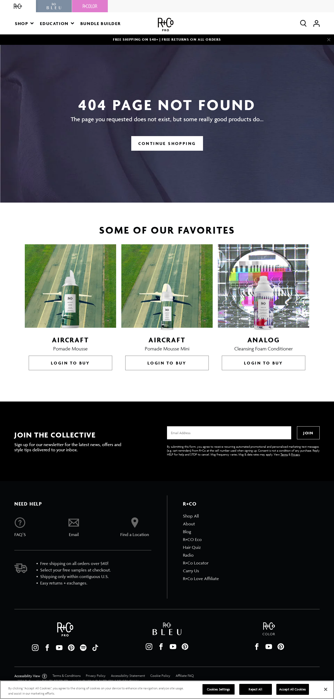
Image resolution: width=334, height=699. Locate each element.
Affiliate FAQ (185, 675)
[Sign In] (316, 23)
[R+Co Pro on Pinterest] (71, 647)
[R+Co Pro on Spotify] (83, 647)
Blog (187, 531)
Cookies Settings (218, 689)
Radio (188, 555)
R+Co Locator (195, 563)
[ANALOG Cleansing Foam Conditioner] (263, 287)
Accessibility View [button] (27, 676)
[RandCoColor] (90, 6)
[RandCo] (18, 6)
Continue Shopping (167, 143)
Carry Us (191, 570)
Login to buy (70, 363)
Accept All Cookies (292, 689)
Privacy (295, 454)
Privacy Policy (96, 675)
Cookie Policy (160, 675)
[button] (24, 23)
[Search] (303, 23)
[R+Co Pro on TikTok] (95, 647)
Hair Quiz (192, 547)
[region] (167, 689)
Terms (284, 454)
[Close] (329, 39)
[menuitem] (201, 516)
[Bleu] (54, 6)
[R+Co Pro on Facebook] (47, 647)
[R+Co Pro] (166, 25)
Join (308, 432)
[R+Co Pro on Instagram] (35, 647)
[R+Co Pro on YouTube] (59, 647)
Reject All (255, 689)
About (189, 523)
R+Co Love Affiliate (201, 578)
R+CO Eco (192, 539)
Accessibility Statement (128, 675)
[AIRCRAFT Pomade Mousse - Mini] (167, 287)
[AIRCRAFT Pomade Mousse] (70, 287)
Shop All (191, 516)
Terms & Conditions (66, 675)
